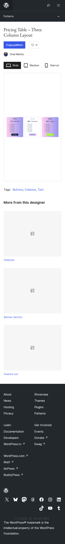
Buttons (18, 189)
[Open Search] (48, 5)
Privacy (9, 413)
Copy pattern (14, 44)
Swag (39, 444)
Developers (11, 438)
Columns (30, 189)
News (7, 400)
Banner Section (13, 317)
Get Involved (43, 425)
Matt (9, 462)
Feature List (11, 374)
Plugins (39, 407)
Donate (41, 438)
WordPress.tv (14, 444)
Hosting (9, 407)
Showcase (41, 394)
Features (9, 259)
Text (41, 189)
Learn (7, 425)
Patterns (9, 16)
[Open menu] (59, 5)
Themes (39, 400)
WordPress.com (16, 456)
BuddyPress (13, 475)
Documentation (14, 431)
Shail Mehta (17, 54)
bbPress (11, 468)
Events (39, 431)
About (8, 394)
